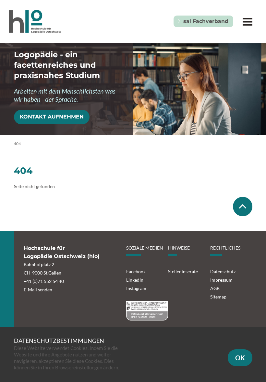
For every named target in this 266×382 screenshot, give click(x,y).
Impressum (221, 280)
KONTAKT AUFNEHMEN (52, 117)
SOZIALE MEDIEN (144, 248)
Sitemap (218, 296)
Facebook (136, 271)
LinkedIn (134, 280)
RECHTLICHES (225, 248)
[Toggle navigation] (247, 21)
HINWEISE (179, 248)
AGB (215, 288)
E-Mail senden (38, 289)
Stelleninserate (183, 271)
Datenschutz (223, 271)
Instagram (136, 288)
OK (240, 358)
